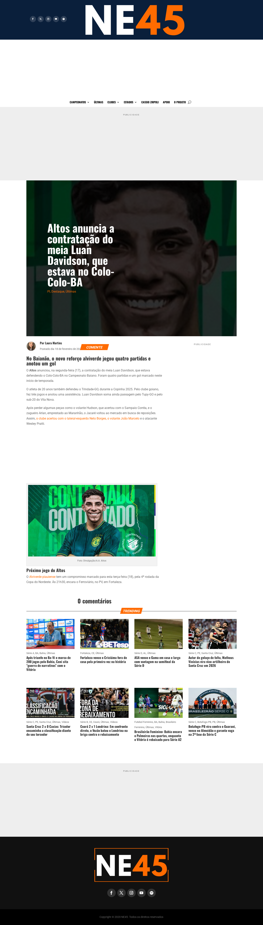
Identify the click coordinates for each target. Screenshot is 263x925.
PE (198, 653)
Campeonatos (78, 102)
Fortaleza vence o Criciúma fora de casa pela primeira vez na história (103, 659)
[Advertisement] (131, 68)
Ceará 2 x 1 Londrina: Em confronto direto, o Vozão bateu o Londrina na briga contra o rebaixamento (104, 730)
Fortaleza (85, 653)
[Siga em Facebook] (33, 19)
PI (48, 291)
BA (36, 653)
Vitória (158, 727)
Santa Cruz (207, 653)
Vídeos (65, 722)
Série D (138, 653)
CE (92, 653)
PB (213, 722)
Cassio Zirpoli (150, 102)
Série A (30, 653)
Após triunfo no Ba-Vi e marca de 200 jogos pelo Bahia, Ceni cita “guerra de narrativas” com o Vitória (48, 663)
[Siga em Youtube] (56, 19)
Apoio (166, 102)
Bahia (42, 653)
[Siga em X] (41, 19)
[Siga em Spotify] (64, 19)
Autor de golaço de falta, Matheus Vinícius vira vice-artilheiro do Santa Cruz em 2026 (211, 661)
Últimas (98, 102)
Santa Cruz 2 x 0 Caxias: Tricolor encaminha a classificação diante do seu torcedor (48, 730)
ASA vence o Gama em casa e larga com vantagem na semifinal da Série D (157, 661)
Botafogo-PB (204, 722)
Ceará (96, 722)
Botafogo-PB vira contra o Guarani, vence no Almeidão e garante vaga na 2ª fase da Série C (212, 730)
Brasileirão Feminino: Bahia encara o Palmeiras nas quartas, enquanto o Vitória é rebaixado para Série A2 (158, 735)
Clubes (111, 102)
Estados (128, 102)
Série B (84, 722)
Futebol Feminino (143, 722)
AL (144, 653)
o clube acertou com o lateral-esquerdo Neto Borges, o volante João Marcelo (88, 418)
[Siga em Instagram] (48, 19)
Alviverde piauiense (42, 577)
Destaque (57, 291)
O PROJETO (180, 102)
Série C (192, 653)
